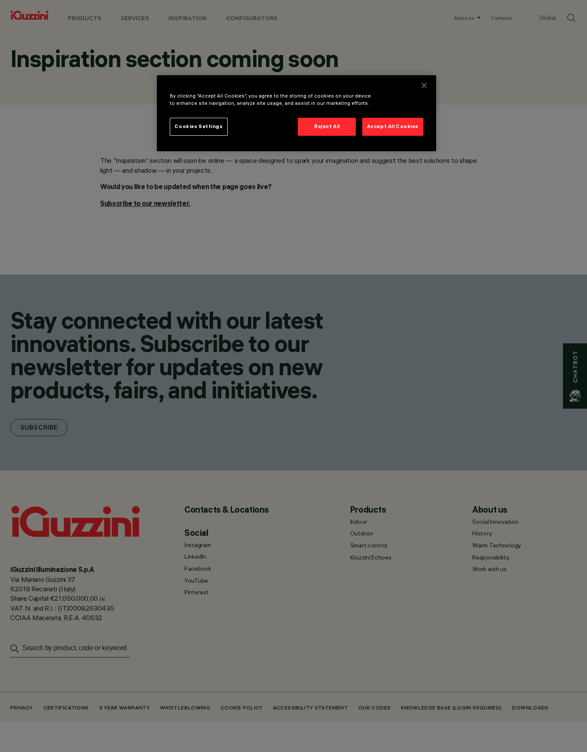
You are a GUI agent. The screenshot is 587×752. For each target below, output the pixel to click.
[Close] (424, 85)
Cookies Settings (198, 126)
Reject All (327, 126)
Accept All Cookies (393, 126)
